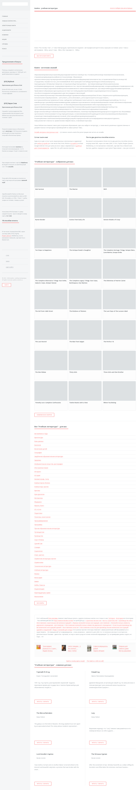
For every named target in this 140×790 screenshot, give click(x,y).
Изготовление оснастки (71, 627)
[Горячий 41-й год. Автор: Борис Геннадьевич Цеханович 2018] (35, 672)
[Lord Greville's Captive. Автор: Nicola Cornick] (35, 754)
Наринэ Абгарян (98, 651)
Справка (5, 44)
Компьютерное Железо (42, 483)
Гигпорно (111, 618)
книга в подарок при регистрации (121, 8)
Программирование (41, 521)
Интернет (37, 471)
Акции (4, 39)
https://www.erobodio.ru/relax (63, 620)
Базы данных (38, 441)
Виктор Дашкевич (125, 651)
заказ (7, 261)
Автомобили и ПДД (41, 434)
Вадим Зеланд (47, 651)
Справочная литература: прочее (45, 559)
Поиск (4, 48)
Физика (36, 574)
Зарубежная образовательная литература (48, 456)
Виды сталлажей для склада (62, 630)
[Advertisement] (80, 26)
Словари (37, 547)
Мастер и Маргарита (44, 56)
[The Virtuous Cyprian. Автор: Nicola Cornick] (90, 754)
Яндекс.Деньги (6, 236)
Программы (38, 524)
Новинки (5, 35)
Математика (38, 498)
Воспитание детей (40, 449)
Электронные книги (9, 25)
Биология (37, 445)
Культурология (39, 494)
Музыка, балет (39, 505)
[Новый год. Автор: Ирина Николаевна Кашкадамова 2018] (90, 672)
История (37, 475)
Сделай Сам (38, 543)
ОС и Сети (37, 509)
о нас (7, 255)
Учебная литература (41, 570)
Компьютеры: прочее (41, 487)
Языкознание (38, 596)
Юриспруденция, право (42, 593)
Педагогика (38, 513)
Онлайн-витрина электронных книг (46, 132)
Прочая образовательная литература (47, 528)
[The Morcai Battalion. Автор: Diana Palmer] (35, 713)
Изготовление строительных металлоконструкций (54, 623)
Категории (119, 618)
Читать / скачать (43, 701)
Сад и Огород (39, 540)
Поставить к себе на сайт (95, 661)
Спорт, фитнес (39, 555)
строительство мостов (93, 620)
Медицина (38, 502)
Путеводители (39, 532)
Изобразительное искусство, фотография (48, 464)
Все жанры (40, 603)
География (38, 452)
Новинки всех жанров (44, 415)
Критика (37, 490)
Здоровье (37, 460)
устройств (74, 143)
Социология (38, 551)
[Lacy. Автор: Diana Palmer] (90, 713)
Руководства (38, 536)
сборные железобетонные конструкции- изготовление (91, 623)
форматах (45, 148)
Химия (36, 581)
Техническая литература (42, 566)
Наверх (6, 285)
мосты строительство (110, 620)
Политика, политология (42, 517)
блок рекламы (53, 618)
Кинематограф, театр (41, 479)
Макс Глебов (72, 651)
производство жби (125, 620)
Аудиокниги (6, 30)
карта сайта (9, 267)
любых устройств (43, 143)
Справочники (38, 562)
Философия (38, 578)
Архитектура (38, 437)
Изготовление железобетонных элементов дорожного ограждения (88, 625)
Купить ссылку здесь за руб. (75, 661)
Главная (5, 16)
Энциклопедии (39, 589)
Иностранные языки (41, 468)
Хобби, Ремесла (39, 585)
